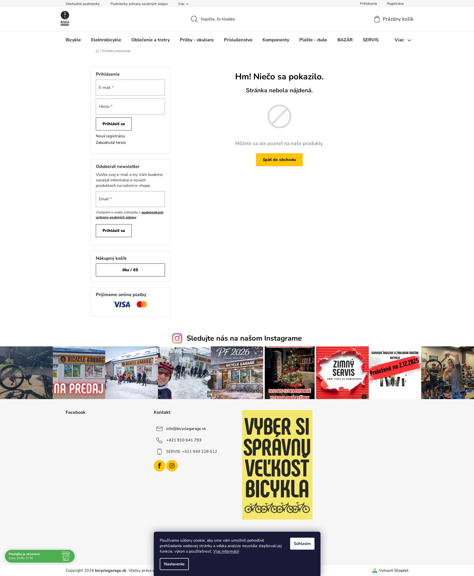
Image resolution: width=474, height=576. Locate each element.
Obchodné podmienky (83, 3)
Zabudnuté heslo (111, 142)
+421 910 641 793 (184, 440)
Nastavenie (174, 564)
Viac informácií (226, 551)
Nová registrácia (110, 136)
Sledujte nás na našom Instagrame (244, 338)
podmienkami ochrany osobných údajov (129, 215)
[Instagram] (172, 465)
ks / (130, 270)
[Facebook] (159, 465)
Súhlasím (302, 543)
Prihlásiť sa (114, 124)
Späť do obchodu (279, 159)
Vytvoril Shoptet (394, 570)
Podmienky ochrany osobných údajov (139, 3)
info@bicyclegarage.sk (186, 428)
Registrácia (395, 3)
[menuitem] (73, 39)
